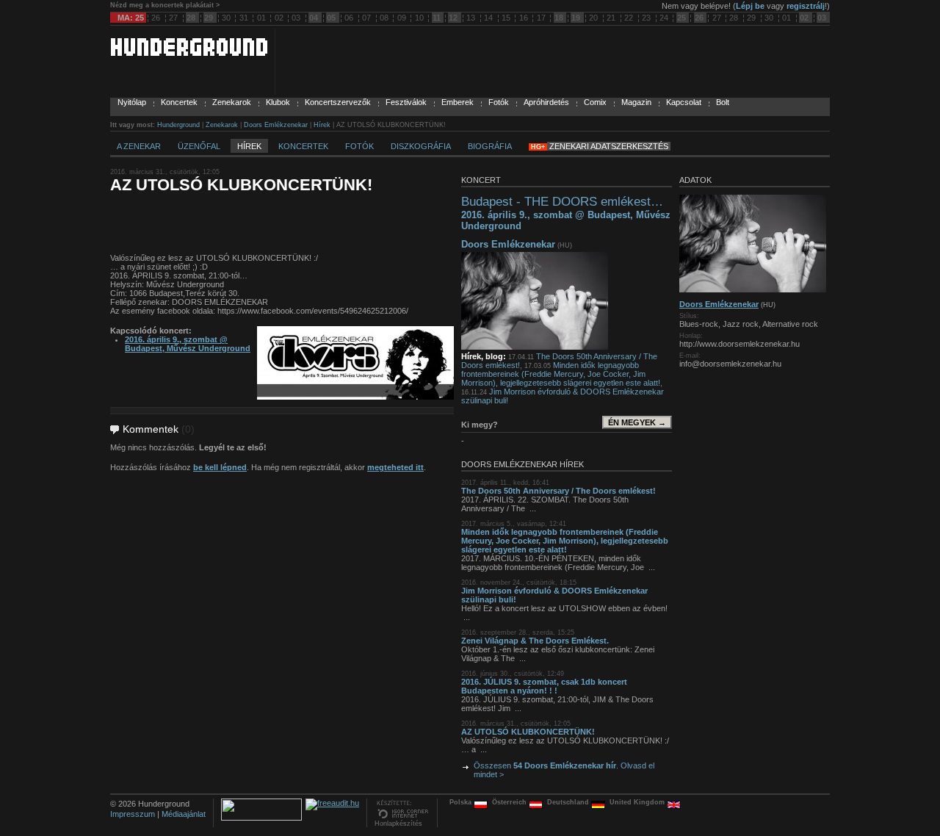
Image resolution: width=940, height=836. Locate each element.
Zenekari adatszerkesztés (608, 146)
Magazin (636, 102)
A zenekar (139, 146)
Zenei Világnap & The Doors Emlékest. (535, 640)
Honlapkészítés (398, 823)
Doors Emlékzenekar (276, 125)
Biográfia (490, 146)
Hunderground (178, 125)
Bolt (722, 102)
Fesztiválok (406, 102)
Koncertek (179, 102)
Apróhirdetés (546, 102)
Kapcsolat (683, 102)
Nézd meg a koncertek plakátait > (165, 5)
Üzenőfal (199, 146)
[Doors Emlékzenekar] (534, 346)
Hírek (322, 125)
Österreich (510, 802)
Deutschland (569, 802)
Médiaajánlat (184, 814)
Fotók (498, 102)
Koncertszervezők (338, 102)
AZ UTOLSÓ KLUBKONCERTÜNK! (528, 731)
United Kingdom (638, 802)
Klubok (278, 102)
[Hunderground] (188, 52)
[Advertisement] (282, 224)
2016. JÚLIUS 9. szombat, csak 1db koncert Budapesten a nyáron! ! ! (544, 686)
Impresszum (132, 814)
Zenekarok (231, 102)
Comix (595, 102)
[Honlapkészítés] (402, 816)
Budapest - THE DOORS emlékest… (562, 202)
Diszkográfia (421, 146)
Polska (461, 802)
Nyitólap (132, 102)
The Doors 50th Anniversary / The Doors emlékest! (558, 490)
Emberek (457, 102)
